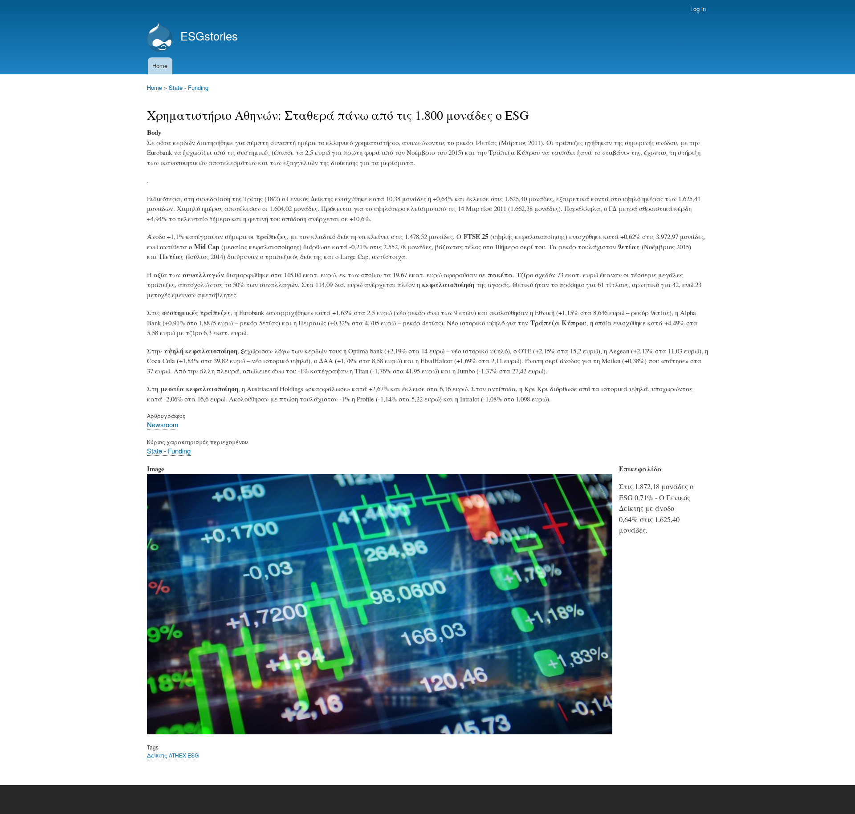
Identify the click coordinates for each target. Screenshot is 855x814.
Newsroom (162, 424)
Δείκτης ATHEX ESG (173, 755)
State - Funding (188, 87)
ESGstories (209, 36)
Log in (698, 8)
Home (159, 65)
